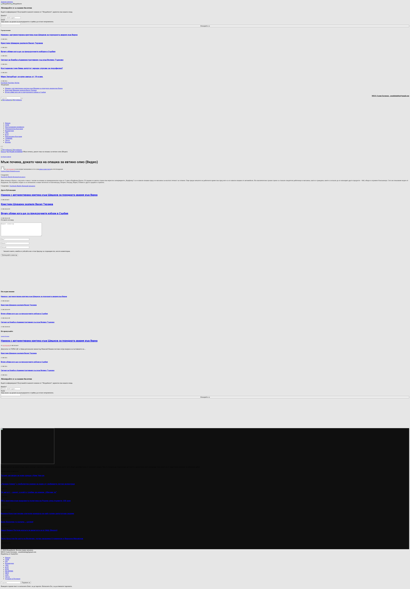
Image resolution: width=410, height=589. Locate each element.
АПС (7, 575)
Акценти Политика (5, 336)
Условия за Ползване (12, 579)
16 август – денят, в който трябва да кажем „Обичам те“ (29, 492)
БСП (7, 134)
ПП (6, 561)
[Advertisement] (381, 111)
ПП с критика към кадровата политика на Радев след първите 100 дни (36, 501)
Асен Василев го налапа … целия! (17, 522)
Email (3, 20)
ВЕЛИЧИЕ (9, 571)
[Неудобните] (11, 100)
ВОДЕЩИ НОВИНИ (6, 156)
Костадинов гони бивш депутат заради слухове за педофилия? (32, 68)
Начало (7, 123)
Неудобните (10, 169)
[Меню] (2, 146)
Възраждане (9, 131)
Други (7, 140)
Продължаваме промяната (14, 127)
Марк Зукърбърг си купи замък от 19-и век (22, 76)
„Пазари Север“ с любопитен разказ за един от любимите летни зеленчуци (38, 484)
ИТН (7, 569)
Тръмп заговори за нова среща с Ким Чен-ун (22, 475)
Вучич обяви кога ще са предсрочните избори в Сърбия (28, 51)
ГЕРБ (7, 125)
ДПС (7, 133)
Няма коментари (45, 169)
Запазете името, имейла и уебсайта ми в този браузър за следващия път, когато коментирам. (36, 251)
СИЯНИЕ (8, 138)
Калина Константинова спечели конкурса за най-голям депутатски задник (37, 513)
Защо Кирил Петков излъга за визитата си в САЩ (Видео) (29, 530)
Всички (8, 142)
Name (3, 391)
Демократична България (14, 129)
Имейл (4, 15)
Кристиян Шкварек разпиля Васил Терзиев (22, 43)
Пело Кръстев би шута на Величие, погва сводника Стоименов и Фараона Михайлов (42, 538)
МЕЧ (7, 573)
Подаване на (26, 582)
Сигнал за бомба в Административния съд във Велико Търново (32, 60)
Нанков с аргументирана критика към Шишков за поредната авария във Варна (39, 35)
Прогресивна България (13, 136)
